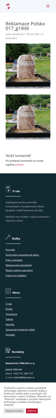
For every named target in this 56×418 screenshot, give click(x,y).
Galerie (9, 319)
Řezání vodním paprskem (19, 270)
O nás (9, 303)
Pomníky (10, 249)
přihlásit (19, 164)
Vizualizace (11, 314)
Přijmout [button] (32, 410)
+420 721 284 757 (23, 373)
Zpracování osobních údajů (20, 329)
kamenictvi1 (18, 34)
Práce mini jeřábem (16, 275)
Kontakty (10, 334)
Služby (9, 308)
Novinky (10, 324)
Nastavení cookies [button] (14, 410)
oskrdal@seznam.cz (24, 377)
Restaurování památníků (19, 265)
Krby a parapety (14, 260)
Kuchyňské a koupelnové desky (22, 254)
